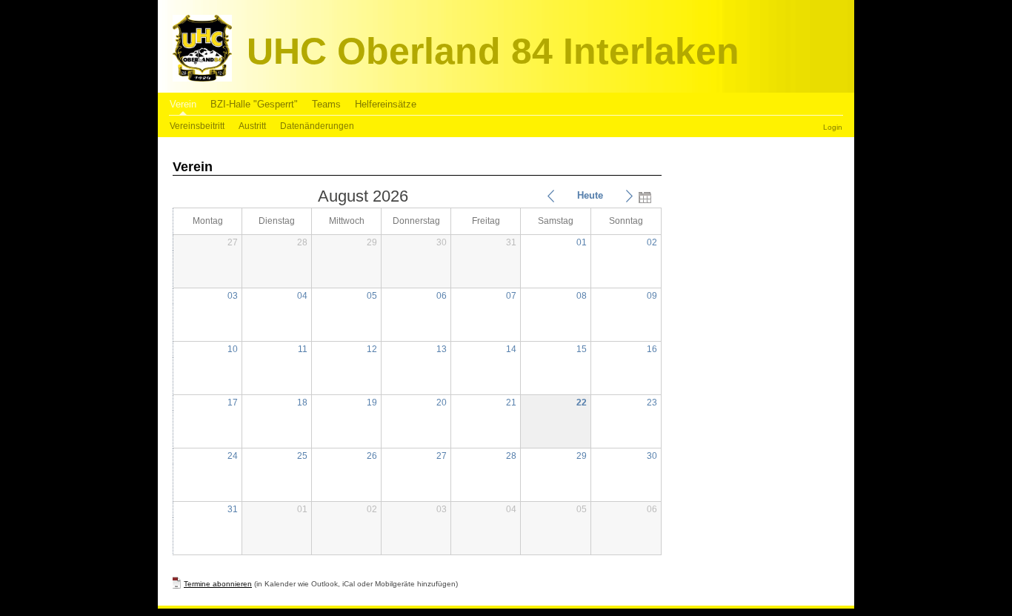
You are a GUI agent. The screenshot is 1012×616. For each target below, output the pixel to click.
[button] (550, 195)
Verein (183, 104)
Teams (326, 104)
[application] (417, 370)
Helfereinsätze (385, 104)
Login (832, 127)
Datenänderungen (317, 126)
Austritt (252, 126)
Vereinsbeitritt (197, 126)
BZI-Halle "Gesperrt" (254, 104)
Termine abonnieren (218, 584)
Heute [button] (590, 195)
